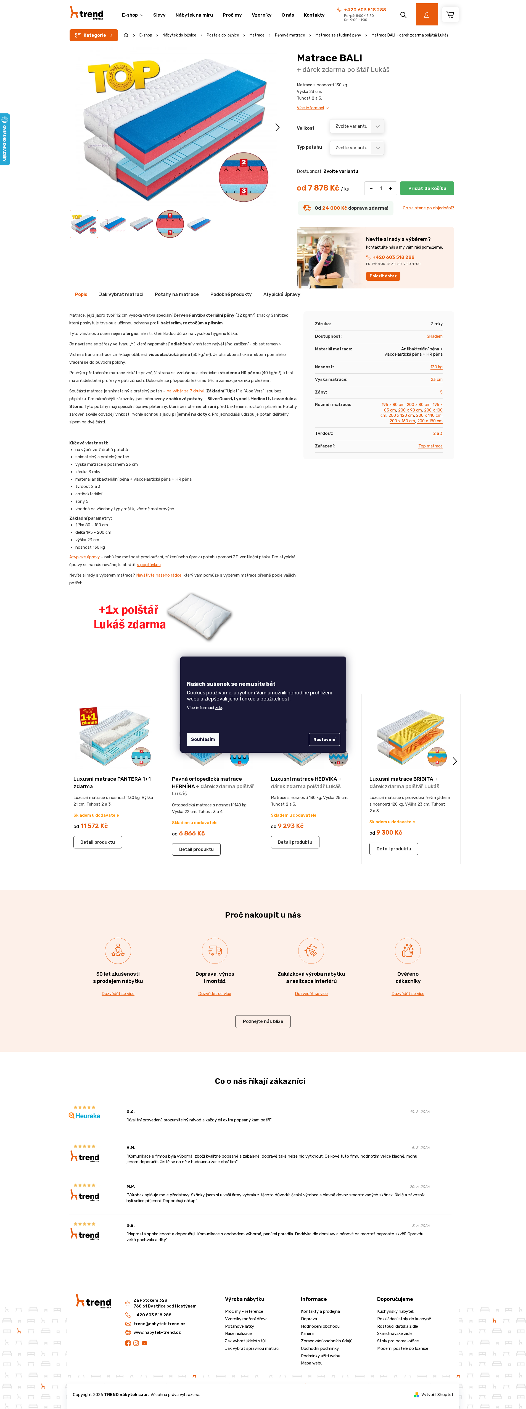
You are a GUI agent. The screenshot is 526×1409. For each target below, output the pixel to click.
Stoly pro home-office (398, 1340)
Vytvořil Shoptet (437, 1394)
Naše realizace (238, 1333)
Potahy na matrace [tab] (177, 294)
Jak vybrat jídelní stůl (245, 1340)
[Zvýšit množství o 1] (390, 188)
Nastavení (324, 739)
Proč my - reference (244, 1311)
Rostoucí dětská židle (397, 1326)
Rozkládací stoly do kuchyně (404, 1318)
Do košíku (427, 188)
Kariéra (307, 1333)
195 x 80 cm (393, 404)
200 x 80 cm (418, 404)
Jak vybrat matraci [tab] (121, 294)
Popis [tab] (81, 294)
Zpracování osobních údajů (327, 1340)
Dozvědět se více (118, 993)
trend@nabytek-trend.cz (160, 1323)
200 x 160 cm (402, 420)
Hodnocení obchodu (320, 1326)
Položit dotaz (383, 276)
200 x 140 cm (429, 415)
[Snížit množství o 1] (371, 188)
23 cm (437, 379)
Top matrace (430, 446)
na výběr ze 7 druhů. (186, 391)
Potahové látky (239, 1326)
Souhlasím (203, 739)
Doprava (309, 1318)
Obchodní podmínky (320, 1348)
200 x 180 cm (430, 420)
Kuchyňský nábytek (395, 1311)
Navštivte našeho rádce (158, 575)
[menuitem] (132, 12)
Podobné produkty (231, 294)
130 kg (436, 366)
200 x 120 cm (401, 415)
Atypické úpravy (84, 556)
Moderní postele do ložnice (402, 1348)
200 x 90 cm (410, 410)
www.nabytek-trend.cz (157, 1332)
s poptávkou (149, 564)
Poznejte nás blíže (263, 1021)
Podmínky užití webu (320, 1355)
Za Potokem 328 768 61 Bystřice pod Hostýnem (165, 1303)
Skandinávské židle (395, 1333)
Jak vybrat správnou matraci (252, 1348)
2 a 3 (438, 433)
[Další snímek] (277, 127)
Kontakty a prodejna (320, 1311)
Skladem (435, 336)
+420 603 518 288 (365, 9)
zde (218, 707)
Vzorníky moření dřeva (246, 1318)
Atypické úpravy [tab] (281, 294)
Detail (86, 842)
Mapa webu (312, 1363)
